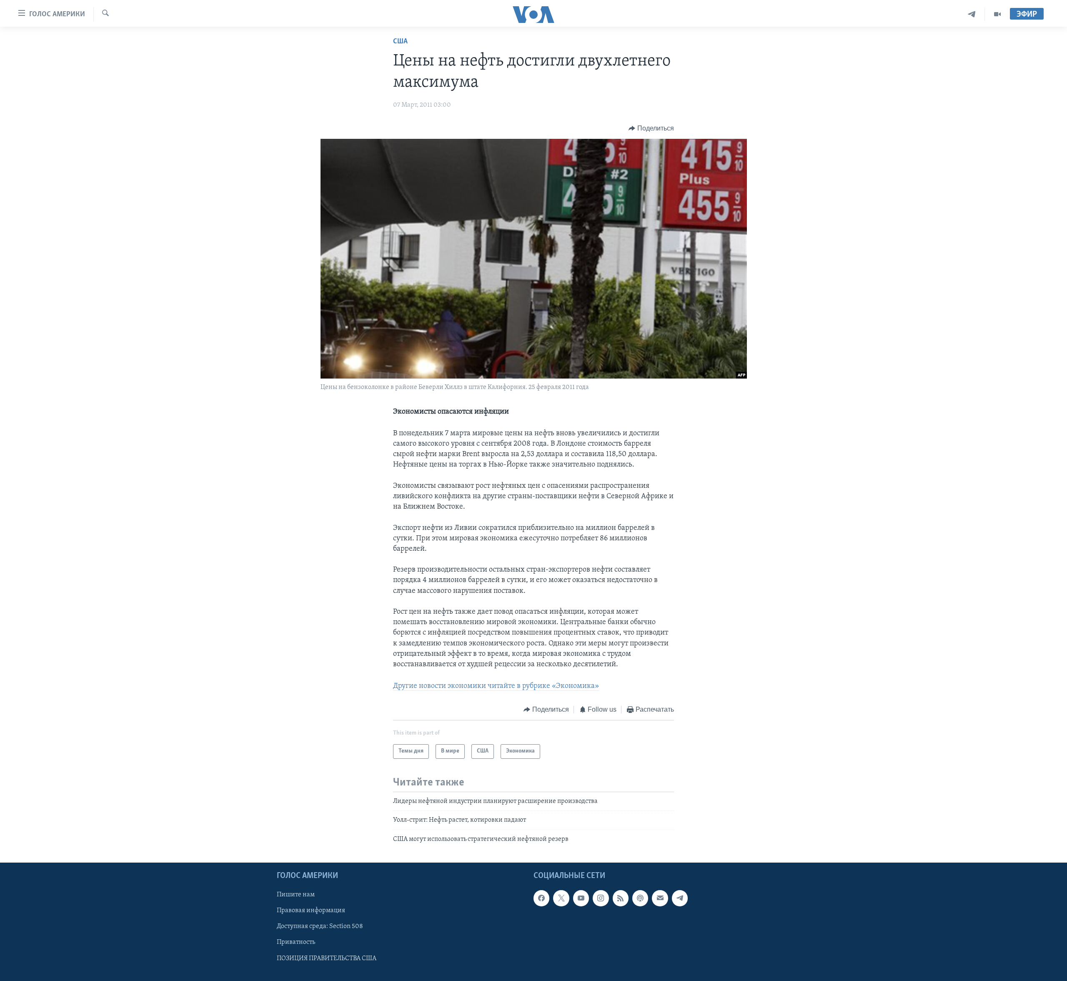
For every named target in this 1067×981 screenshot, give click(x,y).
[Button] (651, 128)
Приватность (296, 942)
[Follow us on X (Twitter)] (561, 898)
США (400, 41)
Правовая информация (311, 910)
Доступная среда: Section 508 (320, 926)
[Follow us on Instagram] (601, 898)
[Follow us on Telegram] (680, 898)
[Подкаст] (640, 898)
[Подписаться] (660, 898)
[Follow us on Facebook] (541, 898)
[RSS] (621, 898)
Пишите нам (296, 894)
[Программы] (997, 14)
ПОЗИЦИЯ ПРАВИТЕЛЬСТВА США (326, 958)
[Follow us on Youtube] (581, 898)
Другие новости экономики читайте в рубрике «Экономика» (496, 686)
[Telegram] (972, 14)
